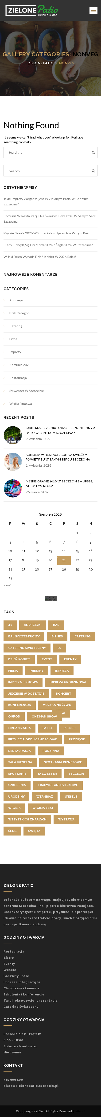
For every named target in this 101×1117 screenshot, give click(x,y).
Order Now (60, 711)
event (47, 659)
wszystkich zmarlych (27, 819)
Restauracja (18, 378)
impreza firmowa (23, 682)
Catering (15, 326)
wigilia (14, 808)
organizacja (19, 728)
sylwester (47, 773)
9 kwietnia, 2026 (38, 439)
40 (10, 625)
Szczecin (76, 773)
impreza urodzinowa (68, 682)
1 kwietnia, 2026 (38, 465)
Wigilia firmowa (20, 404)
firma (13, 671)
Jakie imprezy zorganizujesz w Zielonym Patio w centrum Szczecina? (60, 430)
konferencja (19, 705)
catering (82, 636)
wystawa (66, 819)
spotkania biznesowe (63, 762)
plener (70, 728)
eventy (70, 659)
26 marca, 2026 (37, 492)
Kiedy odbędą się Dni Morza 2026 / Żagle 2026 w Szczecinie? (48, 245)
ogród (14, 716)
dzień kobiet (19, 659)
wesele (71, 796)
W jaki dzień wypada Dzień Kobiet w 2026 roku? (40, 257)
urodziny (16, 796)
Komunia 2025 (20, 365)
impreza (62, 671)
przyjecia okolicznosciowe (32, 739)
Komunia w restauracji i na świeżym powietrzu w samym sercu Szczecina (58, 457)
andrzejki (32, 625)
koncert (63, 693)
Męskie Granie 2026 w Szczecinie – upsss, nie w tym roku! (48, 233)
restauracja (19, 751)
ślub (12, 831)
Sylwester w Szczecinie (26, 391)
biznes (57, 636)
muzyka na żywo (57, 705)
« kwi (7, 585)
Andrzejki (16, 300)
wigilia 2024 (42, 808)
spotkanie (17, 773)
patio (47, 728)
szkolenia (17, 785)
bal (56, 625)
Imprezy (15, 352)
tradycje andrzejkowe (58, 785)
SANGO (79, 1111)
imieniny (36, 671)
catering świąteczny (27, 648)
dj (59, 648)
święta (34, 831)
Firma (13, 339)
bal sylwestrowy (24, 636)
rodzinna (51, 751)
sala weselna (20, 762)
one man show (44, 716)
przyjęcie (77, 739)
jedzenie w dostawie (26, 693)
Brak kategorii (19, 313)
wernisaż (44, 796)
